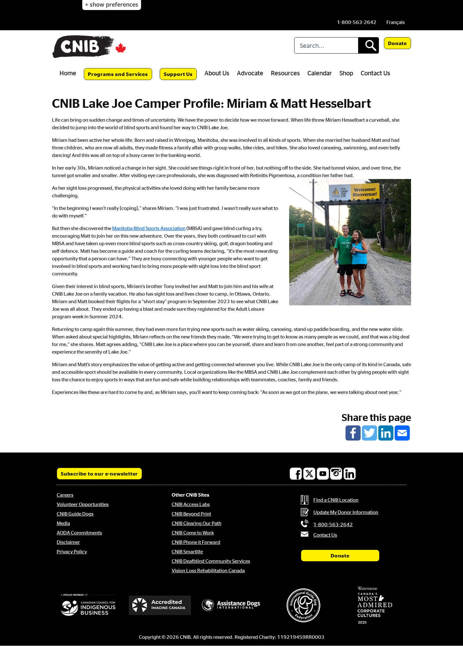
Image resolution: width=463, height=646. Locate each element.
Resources (285, 72)
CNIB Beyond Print (191, 513)
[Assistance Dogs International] (231, 605)
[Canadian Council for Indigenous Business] (88, 605)
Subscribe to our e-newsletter (99, 473)
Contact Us (375, 72)
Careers (65, 495)
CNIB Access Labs (191, 504)
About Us (216, 72)
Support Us (178, 74)
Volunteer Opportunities (83, 504)
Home (68, 72)
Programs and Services (118, 74)
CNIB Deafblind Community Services (211, 561)
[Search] (368, 45)
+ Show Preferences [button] (111, 4)
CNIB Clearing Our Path (196, 523)
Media (63, 523)
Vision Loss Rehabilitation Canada (208, 570)
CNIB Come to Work (193, 532)
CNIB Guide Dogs (75, 513)
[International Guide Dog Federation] (303, 605)
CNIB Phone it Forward (196, 542)
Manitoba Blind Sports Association (149, 228)
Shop (346, 72)
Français (395, 22)
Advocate (250, 72)
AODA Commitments (79, 532)
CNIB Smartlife (187, 551)
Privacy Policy (72, 551)
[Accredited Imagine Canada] (160, 605)
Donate (397, 43)
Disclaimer (68, 542)
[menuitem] (396, 22)
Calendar (319, 72)
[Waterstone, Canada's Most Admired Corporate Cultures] (375, 605)
